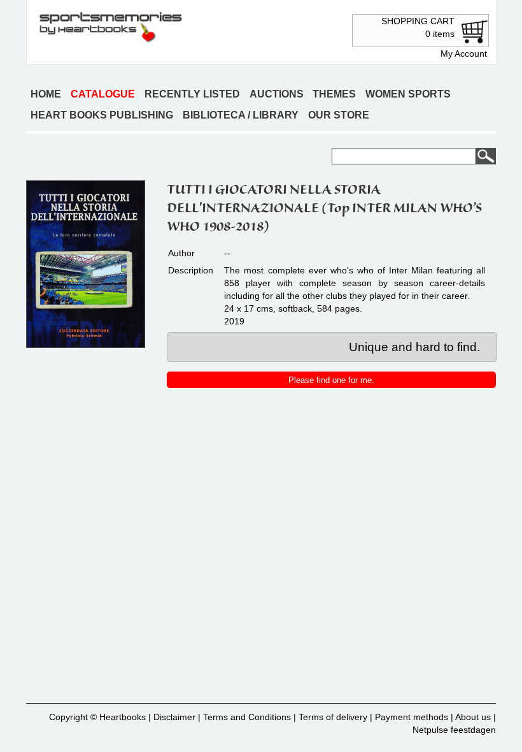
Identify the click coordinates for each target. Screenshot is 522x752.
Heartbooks (122, 717)
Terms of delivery (333, 717)
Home (46, 94)
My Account (464, 53)
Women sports (408, 94)
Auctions (277, 94)
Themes (334, 94)
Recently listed (192, 94)
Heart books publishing (102, 115)
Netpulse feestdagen (454, 730)
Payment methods (411, 717)
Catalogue (103, 94)
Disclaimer (174, 717)
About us (473, 717)
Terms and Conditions (247, 717)
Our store (338, 115)
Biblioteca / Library (241, 115)
